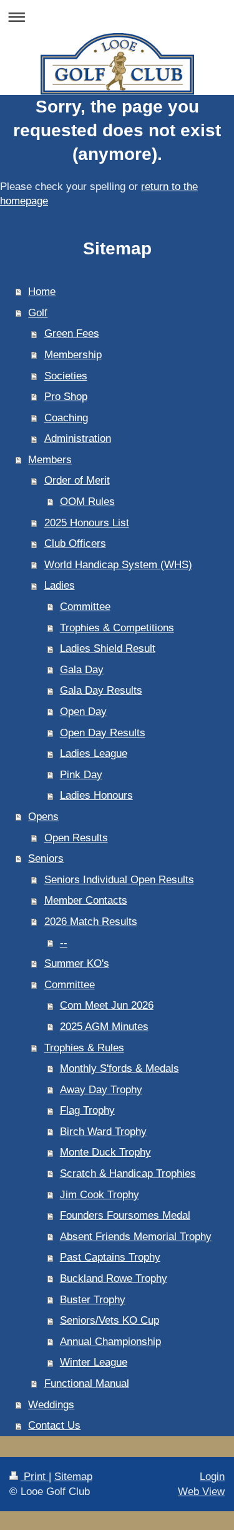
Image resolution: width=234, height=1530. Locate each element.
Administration (77, 438)
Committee (85, 606)
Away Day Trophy (101, 1090)
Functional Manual (86, 1383)
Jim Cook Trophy (99, 1195)
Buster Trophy (92, 1300)
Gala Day (82, 670)
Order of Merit (77, 480)
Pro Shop (65, 396)
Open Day (83, 712)
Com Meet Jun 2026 (107, 1005)
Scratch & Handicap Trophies (128, 1173)
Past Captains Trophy (110, 1257)
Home (42, 292)
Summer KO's (76, 963)
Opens (43, 816)
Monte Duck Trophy (105, 1152)
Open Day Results (102, 733)
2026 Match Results (90, 922)
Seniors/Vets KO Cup (109, 1320)
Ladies (59, 585)
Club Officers (75, 543)
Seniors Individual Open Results (119, 880)
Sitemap (73, 1476)
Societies (65, 376)
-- (63, 943)
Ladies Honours (96, 795)
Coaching (66, 418)
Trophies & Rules (84, 1048)
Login (212, 1476)
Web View (201, 1492)
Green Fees (71, 333)
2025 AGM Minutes (104, 1026)
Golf (37, 313)
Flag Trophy (87, 1110)
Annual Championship (110, 1342)
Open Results (76, 838)
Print (35, 1476)
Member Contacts (85, 900)
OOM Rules (87, 502)
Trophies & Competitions (117, 628)
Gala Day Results (101, 690)
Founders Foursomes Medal (125, 1215)
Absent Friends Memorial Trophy (136, 1236)
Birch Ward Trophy (103, 1132)
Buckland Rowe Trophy (113, 1278)
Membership (73, 355)
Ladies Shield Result (107, 648)
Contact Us (54, 1425)
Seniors (46, 858)
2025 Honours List (86, 523)
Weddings (51, 1405)
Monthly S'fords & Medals (119, 1068)
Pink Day (81, 775)
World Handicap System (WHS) (118, 565)
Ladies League (93, 753)
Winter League (93, 1362)
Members (50, 460)
